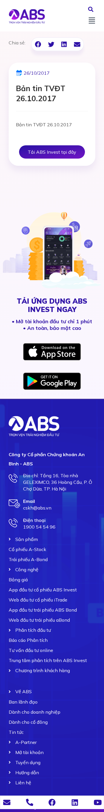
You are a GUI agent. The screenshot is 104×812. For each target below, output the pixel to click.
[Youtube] (97, 802)
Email (29, 501)
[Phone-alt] (29, 802)
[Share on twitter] (50, 44)
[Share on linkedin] (63, 44)
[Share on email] (76, 44)
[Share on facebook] (37, 44)
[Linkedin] (74, 802)
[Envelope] (6, 802)
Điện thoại (34, 520)
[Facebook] (52, 802)
